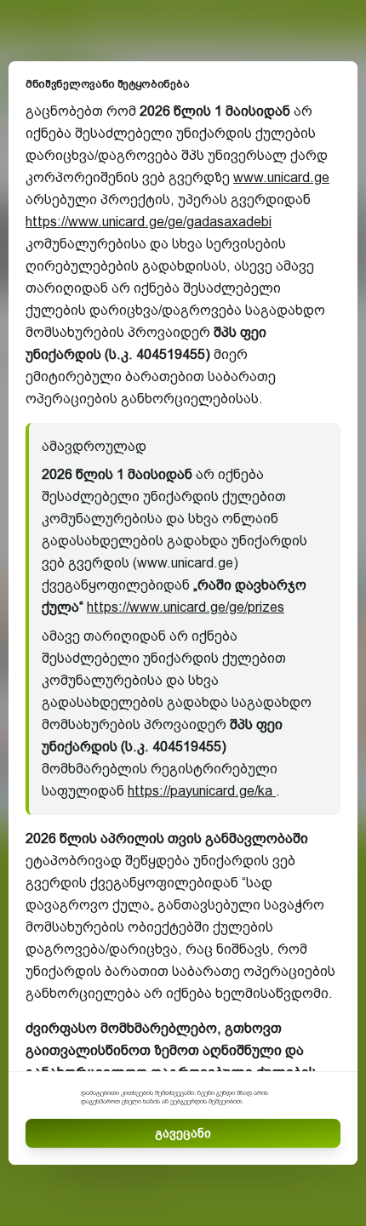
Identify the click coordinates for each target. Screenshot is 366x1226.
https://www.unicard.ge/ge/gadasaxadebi (149, 221)
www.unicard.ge (281, 177)
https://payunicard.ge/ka (202, 791)
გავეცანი (183, 1133)
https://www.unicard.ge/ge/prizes (185, 607)
